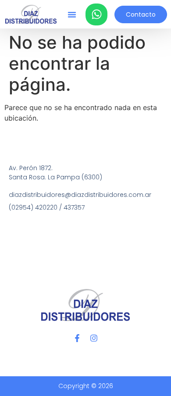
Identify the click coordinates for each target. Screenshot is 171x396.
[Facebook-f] (77, 338)
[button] (71, 14)
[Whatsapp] (96, 14)
